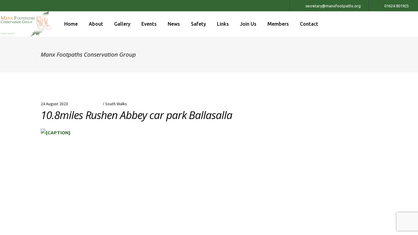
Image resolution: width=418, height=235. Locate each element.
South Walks (116, 103)
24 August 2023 (54, 103)
